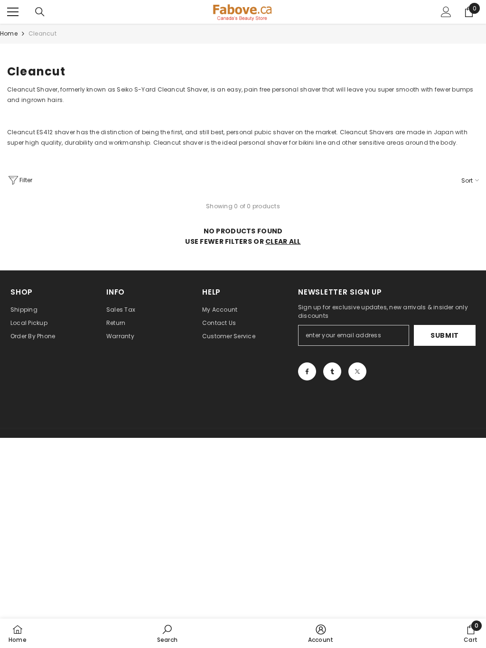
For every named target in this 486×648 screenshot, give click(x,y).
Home (9, 33)
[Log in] (446, 12)
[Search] (40, 12)
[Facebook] (307, 371)
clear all (283, 241)
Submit (444, 335)
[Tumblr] (332, 371)
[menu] (13, 12)
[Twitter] (357, 371)
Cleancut (42, 33)
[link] (167, 633)
